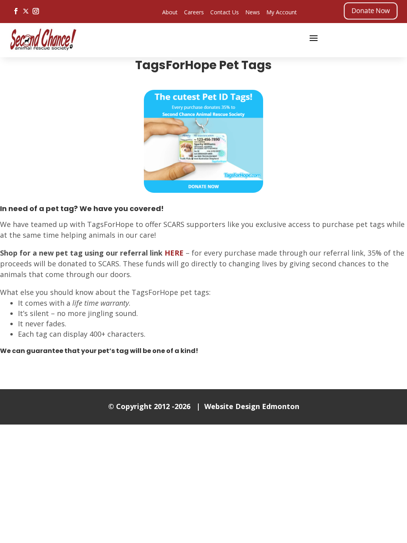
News (252, 12)
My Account (281, 12)
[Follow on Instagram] (35, 11)
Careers (194, 12)
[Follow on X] (25, 11)
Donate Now (370, 10)
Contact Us (224, 12)
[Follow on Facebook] (16, 11)
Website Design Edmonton (251, 406)
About (170, 12)
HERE (174, 253)
